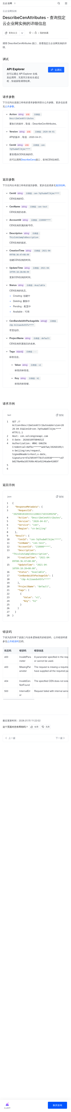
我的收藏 (44, 32)
